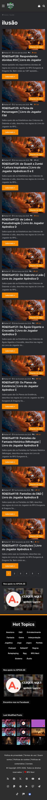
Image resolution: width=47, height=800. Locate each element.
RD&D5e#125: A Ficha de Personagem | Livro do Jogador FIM (21, 112)
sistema (18, 658)
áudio (29, 658)
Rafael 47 (7, 53)
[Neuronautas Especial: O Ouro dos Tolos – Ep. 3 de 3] (38, 741)
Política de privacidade (13, 755)
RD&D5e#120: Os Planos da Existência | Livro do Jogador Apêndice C (20, 386)
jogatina (9, 643)
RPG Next (35, 653)
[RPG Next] (10, 6)
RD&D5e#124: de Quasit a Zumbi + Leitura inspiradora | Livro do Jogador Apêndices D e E (22, 167)
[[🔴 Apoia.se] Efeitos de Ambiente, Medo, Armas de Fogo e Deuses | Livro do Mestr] (23, 723)
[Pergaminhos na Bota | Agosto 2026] (9, 741)
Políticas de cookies (22, 759)
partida (39, 643)
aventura (10, 632)
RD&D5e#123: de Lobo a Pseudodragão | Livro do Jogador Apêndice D (23, 223)
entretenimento (34, 632)
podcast (12, 648)
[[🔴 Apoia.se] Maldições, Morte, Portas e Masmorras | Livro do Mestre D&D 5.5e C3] (23, 732)
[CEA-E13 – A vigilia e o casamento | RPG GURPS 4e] (38, 732)
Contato (29, 764)
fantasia (10, 637)
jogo (19, 643)
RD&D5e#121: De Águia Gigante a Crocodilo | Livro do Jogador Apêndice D (23, 330)
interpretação (34, 637)
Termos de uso (30, 755)
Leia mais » (10, 76)
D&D (20, 632)
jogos (29, 643)
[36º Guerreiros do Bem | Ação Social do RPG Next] (38, 723)
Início (6, 15)
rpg (25, 653)
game (21, 637)
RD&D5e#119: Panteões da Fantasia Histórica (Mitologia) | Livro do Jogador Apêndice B (21, 442)
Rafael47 (24, 648)
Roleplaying (13, 653)
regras (35, 648)
